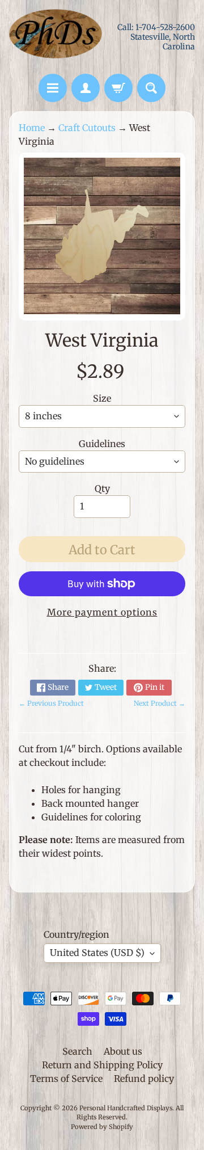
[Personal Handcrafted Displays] (55, 37)
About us (123, 1051)
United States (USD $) (97, 952)
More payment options (102, 612)
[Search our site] (151, 88)
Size (102, 398)
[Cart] (118, 88)
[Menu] (53, 88)
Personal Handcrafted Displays (125, 1108)
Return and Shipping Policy (102, 1065)
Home (32, 127)
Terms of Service (66, 1078)
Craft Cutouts (87, 127)
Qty (102, 488)
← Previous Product (51, 703)
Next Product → (159, 703)
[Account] (85, 88)
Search (77, 1051)
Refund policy (144, 1078)
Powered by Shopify (102, 1127)
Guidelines (102, 443)
